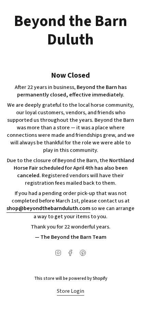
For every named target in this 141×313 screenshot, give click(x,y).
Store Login (70, 291)
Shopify (100, 278)
